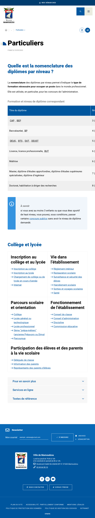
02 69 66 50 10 (42, 467)
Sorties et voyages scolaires (68, 288)
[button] (80, 11)
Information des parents (26, 364)
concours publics (38, 218)
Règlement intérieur (64, 268)
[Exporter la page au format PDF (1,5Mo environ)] (82, 30)
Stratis (47, 514)
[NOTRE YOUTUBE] (53, 479)
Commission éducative (66, 326)
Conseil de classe (63, 314)
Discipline (59, 322)
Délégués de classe (24, 360)
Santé (56, 292)
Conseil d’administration (66, 318)
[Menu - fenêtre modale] (88, 11)
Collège (18, 314)
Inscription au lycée (24, 273)
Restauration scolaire (65, 273)
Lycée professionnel (24, 326)
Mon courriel (11, 437)
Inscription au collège (25, 268)
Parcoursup (20, 338)
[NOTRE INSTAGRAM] (47, 479)
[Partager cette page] (87, 30)
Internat (18, 285)
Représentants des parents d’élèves (32, 368)
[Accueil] (6, 30)
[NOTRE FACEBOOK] (41, 479)
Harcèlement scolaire (65, 285)
